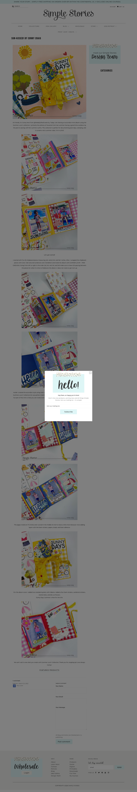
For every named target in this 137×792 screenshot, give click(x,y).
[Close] (90, 372)
